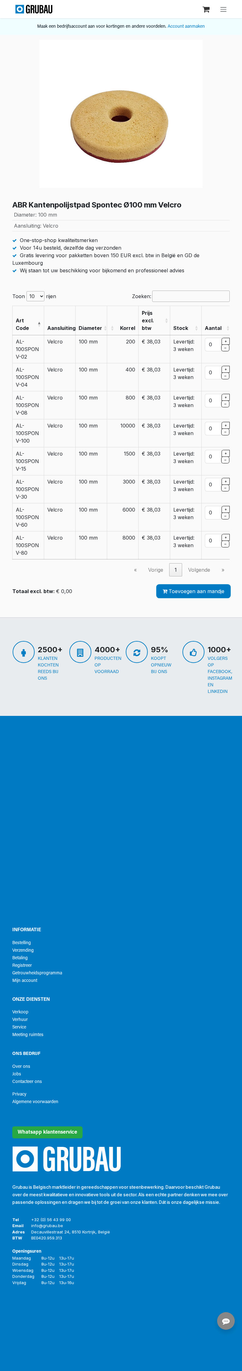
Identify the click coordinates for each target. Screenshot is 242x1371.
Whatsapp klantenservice (47, 1132)
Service (19, 1027)
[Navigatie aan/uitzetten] (223, 9)
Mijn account (24, 980)
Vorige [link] (155, 570)
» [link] (223, 570)
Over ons (21, 1066)
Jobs (16, 1074)
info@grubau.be (47, 1225)
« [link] (135, 570)
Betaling (20, 958)
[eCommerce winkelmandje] (206, 9)
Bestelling (21, 943)
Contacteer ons (27, 1081)
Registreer (22, 965)
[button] (39, 324)
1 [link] (176, 570)
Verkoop (20, 1012)
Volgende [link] (199, 570)
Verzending (23, 950)
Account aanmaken (186, 26)
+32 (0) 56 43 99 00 (51, 1219)
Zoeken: (141, 296)
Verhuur (20, 1019)
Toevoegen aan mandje (196, 591)
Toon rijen (34, 296)
